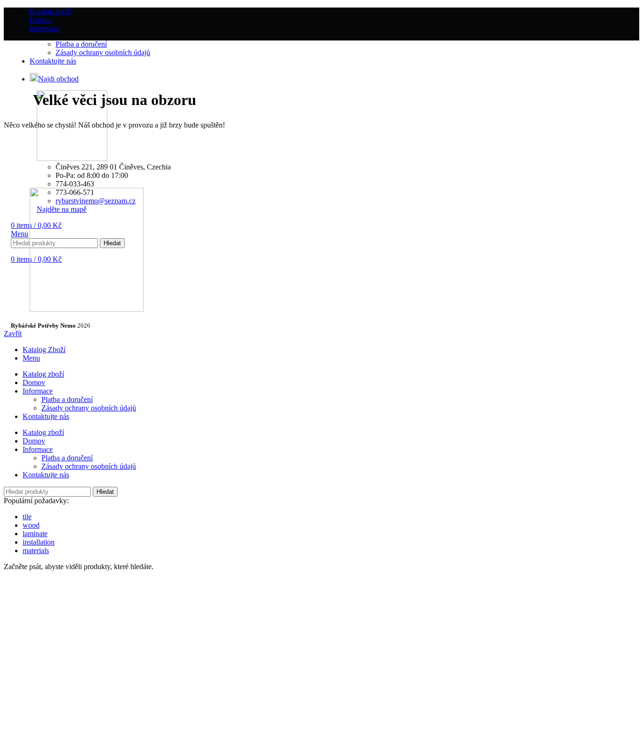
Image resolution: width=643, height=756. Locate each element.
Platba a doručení (67, 399)
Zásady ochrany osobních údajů (88, 408)
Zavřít (13, 334)
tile (27, 517)
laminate (35, 534)
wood (31, 525)
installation (39, 542)
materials (36, 551)
